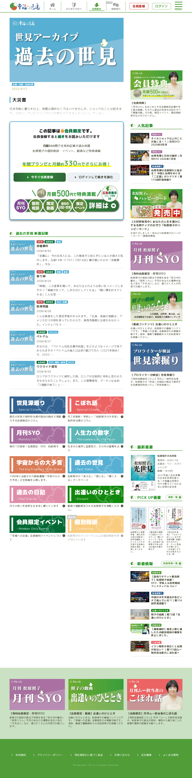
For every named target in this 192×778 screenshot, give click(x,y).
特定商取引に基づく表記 (89, 755)
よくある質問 (170, 755)
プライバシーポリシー (50, 755)
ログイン (161, 6)
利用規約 (21, 755)
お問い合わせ (122, 755)
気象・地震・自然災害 (23, 84)
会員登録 (139, 6)
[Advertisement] (156, 41)
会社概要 (146, 755)
